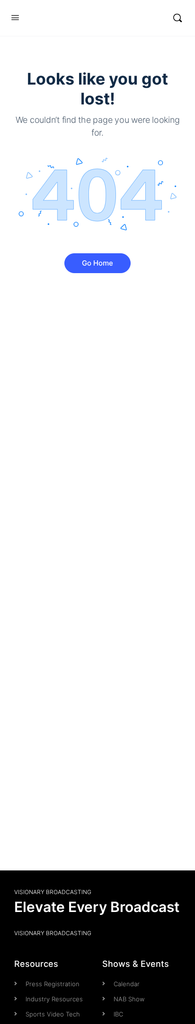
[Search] (177, 18)
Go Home (97, 262)
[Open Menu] (15, 18)
